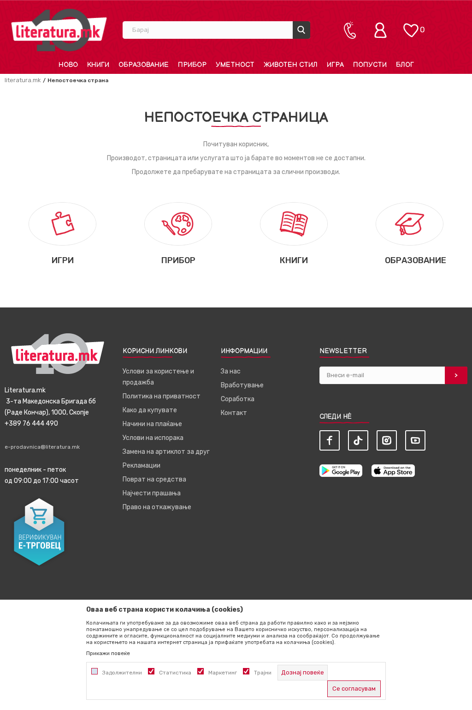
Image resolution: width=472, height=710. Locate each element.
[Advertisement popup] (236, 182)
